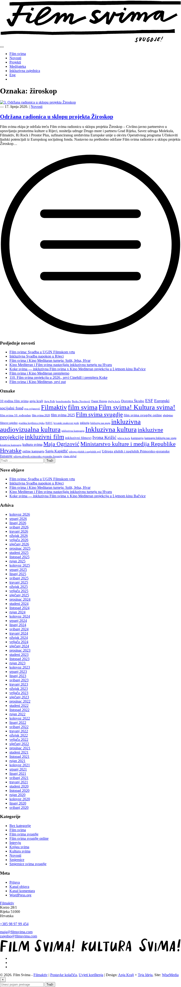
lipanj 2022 (17, 723)
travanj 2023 (18, 684)
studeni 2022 (19, 706)
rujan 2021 (17, 761)
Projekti (15, 62)
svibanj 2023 (19, 680)
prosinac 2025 (19, 548)
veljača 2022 (18, 740)
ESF (149, 400)
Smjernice (16, 860)
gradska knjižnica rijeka (32, 423)
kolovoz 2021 (19, 765)
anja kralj (36, 401)
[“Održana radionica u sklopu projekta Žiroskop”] (90, 334)
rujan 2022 (17, 714)
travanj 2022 (18, 731)
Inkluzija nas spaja (100, 423)
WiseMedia (170, 975)
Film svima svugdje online (29, 838)
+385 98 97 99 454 (14, 924)
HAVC (49, 423)
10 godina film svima (14, 401)
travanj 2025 (18, 582)
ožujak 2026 (18, 536)
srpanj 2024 (18, 621)
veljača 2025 (18, 591)
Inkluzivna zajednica (24, 71)
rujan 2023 (17, 663)
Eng (12, 75)
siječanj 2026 (19, 544)
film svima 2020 (41, 415)
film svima (83, 407)
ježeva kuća (123, 438)
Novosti (15, 58)
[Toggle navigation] (2, 47)
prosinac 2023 (19, 650)
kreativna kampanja (10, 445)
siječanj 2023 (19, 697)
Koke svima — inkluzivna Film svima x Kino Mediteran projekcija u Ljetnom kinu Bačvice (77, 369)
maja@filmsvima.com (16, 932)
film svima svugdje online (143, 415)
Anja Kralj (126, 975)
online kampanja (33, 451)
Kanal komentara (22, 891)
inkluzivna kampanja (73, 431)
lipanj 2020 (17, 803)
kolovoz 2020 (19, 799)
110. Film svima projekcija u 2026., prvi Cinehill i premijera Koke (58, 377)
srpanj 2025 (18, 570)
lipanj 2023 (17, 676)
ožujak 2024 (18, 638)
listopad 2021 (19, 757)
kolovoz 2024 (19, 616)
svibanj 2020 (19, 808)
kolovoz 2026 (19, 514)
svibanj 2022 (19, 727)
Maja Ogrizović (61, 444)
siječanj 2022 (19, 744)
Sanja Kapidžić (56, 451)
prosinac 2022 (19, 701)
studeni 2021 (19, 752)
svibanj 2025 (19, 578)
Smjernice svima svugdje (27, 864)
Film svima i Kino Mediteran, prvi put (37, 382)
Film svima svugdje (99, 414)
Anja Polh (49, 401)
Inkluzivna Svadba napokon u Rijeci (36, 356)
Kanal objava (19, 887)
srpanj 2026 (18, 519)
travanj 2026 (18, 531)
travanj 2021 (18, 782)
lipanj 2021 (17, 774)
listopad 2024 (19, 608)
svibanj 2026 (19, 527)
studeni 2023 (19, 655)
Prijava (14, 882)
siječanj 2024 (19, 646)
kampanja (137, 438)
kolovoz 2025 (19, 565)
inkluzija (84, 423)
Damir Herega (99, 401)
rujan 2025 (17, 561)
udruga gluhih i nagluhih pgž (85, 451)
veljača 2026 (18, 540)
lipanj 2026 (17, 523)
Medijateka (17, 66)
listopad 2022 (19, 710)
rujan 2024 (17, 612)
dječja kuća (114, 401)
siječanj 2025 (19, 595)
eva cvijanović (32, 408)
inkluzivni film (44, 436)
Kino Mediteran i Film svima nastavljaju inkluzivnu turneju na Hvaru (60, 365)
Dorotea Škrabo (132, 401)
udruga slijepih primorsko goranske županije (37, 456)
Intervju (15, 843)
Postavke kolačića (63, 975)
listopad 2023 (19, 659)
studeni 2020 (19, 786)
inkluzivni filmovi (78, 438)
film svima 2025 (63, 415)
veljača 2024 (18, 642)
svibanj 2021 (19, 778)
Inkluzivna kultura (111, 429)
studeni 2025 (19, 553)
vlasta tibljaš (69, 456)
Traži (49, 984)
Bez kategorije (20, 826)
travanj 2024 (18, 633)
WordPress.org (20, 895)
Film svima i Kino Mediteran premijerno (39, 373)
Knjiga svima (19, 847)
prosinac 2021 (19, 748)
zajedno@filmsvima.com (18, 936)
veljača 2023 (18, 693)
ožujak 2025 (18, 587)
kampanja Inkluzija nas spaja (160, 438)
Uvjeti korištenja (91, 975)
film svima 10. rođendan (15, 415)
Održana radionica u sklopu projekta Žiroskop (56, 117)
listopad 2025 (19, 557)
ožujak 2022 (18, 735)
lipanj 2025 (17, 574)
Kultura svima (19, 851)
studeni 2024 (19, 604)
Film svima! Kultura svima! (137, 407)
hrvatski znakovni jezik (66, 423)
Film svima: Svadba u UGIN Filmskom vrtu (42, 352)
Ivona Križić (104, 437)
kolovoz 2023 (19, 667)
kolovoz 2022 (19, 718)
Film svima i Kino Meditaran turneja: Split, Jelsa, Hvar (49, 361)
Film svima (17, 54)
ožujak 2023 (18, 689)
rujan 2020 (17, 795)
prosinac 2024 (19, 599)
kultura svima (32, 444)
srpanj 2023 (18, 672)
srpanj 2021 (18, 769)
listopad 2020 (19, 791)
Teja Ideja (145, 975)
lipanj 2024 (17, 625)
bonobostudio (63, 401)
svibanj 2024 (19, 629)
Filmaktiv (54, 407)
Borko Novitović (81, 401)
